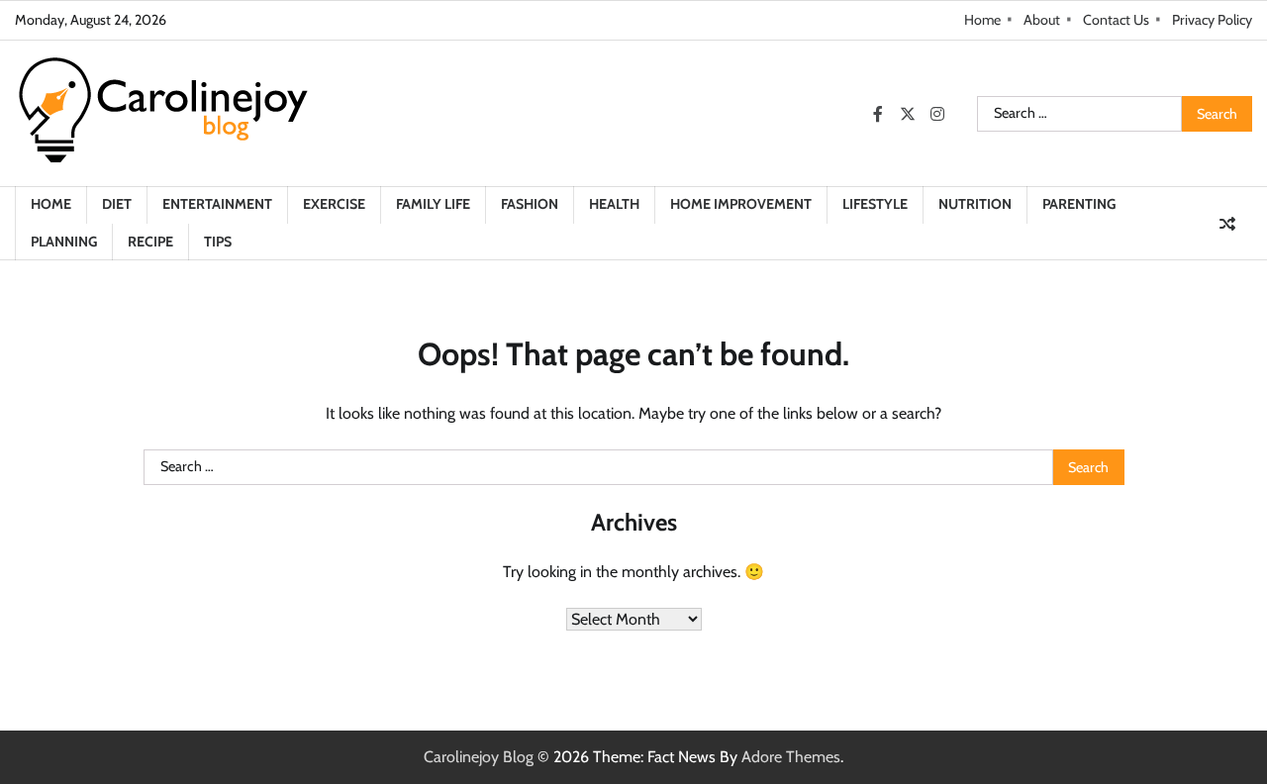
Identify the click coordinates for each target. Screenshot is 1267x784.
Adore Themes (790, 756)
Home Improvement (741, 204)
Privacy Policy (1212, 20)
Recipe (150, 241)
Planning (64, 241)
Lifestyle (875, 204)
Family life (433, 204)
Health (614, 204)
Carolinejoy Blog (479, 756)
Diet (117, 204)
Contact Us (1116, 20)
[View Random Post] (1227, 224)
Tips (218, 241)
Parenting (1079, 204)
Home (982, 20)
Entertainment (217, 204)
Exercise (334, 204)
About (1041, 20)
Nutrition (975, 204)
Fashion (529, 204)
